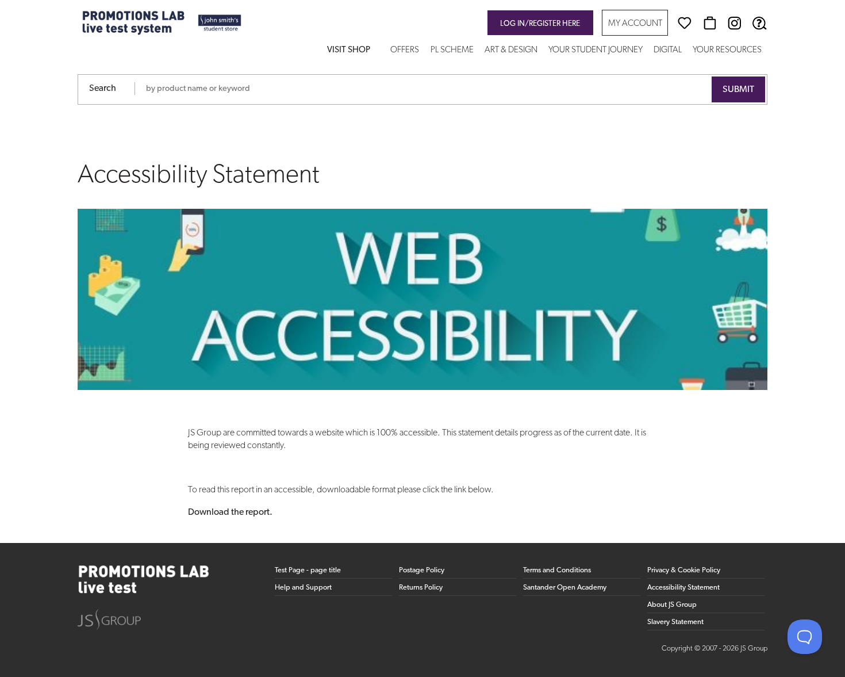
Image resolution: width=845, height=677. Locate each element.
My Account (635, 24)
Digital (668, 50)
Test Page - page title (308, 570)
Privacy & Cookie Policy (683, 570)
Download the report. (230, 512)
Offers (404, 50)
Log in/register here (540, 24)
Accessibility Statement (683, 587)
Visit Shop (348, 50)
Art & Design (511, 50)
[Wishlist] (685, 23)
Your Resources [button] (727, 50)
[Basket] (710, 23)
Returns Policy (421, 587)
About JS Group (672, 605)
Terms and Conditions (557, 570)
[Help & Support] (759, 23)
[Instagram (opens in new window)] (735, 23)
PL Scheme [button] (452, 50)
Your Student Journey (595, 50)
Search (102, 88)
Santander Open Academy (564, 587)
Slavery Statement (675, 622)
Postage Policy (421, 570)
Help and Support (303, 587)
